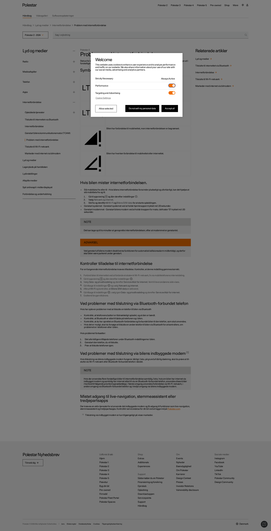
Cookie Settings (103, 98)
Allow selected (106, 109)
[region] (137, 85)
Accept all (170, 108)
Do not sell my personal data (142, 108)
